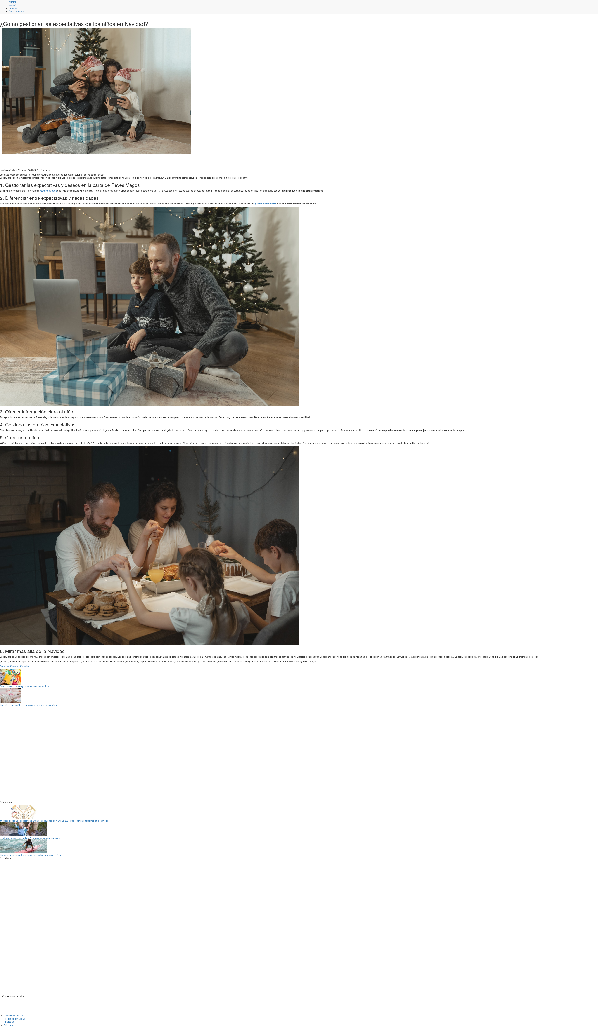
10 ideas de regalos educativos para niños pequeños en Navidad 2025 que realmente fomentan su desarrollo (54, 820)
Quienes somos (16, 11)
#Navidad (14, 666)
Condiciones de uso (13, 1015)
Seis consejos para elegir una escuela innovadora (24, 686)
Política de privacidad (14, 1018)
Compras (4, 666)
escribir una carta (48, 190)
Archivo (12, 1)
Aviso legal (9, 1024)
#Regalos (24, 666)
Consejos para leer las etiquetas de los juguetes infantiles (28, 704)
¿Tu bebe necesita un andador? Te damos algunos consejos (30, 837)
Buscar (12, 4)
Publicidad (9, 1021)
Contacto (13, 7)
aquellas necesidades (265, 203)
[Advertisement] (76, 161)
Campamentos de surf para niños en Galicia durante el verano (31, 855)
